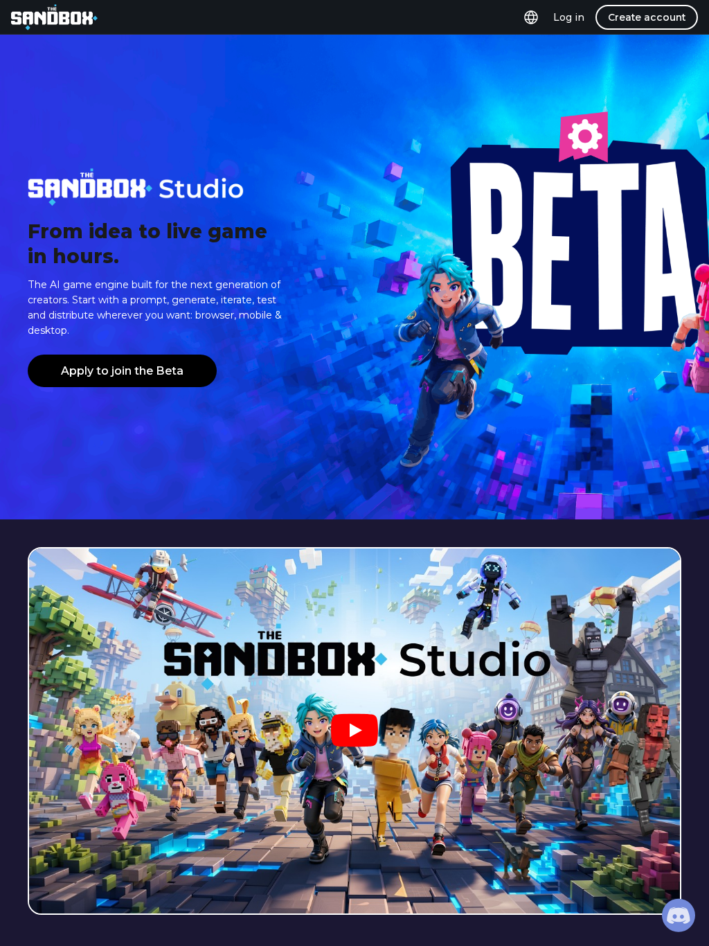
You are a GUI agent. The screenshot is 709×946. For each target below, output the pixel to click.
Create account (646, 17)
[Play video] (354, 731)
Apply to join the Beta (122, 370)
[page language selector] (531, 17)
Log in (568, 17)
